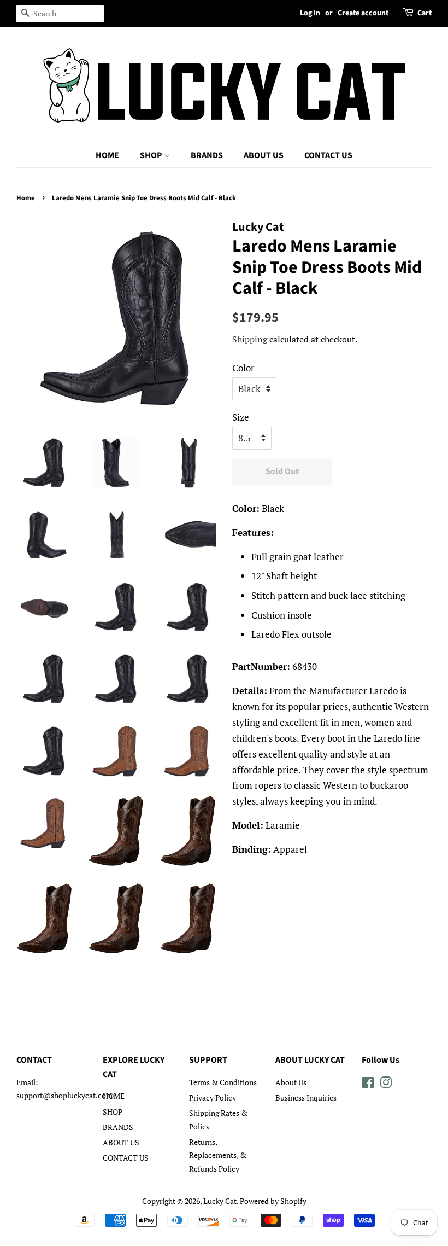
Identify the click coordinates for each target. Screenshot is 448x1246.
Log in (310, 13)
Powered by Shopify (273, 1201)
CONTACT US (328, 155)
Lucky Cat (220, 1201)
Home (25, 198)
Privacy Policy (212, 1097)
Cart (424, 13)
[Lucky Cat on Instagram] (386, 1084)
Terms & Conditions (223, 1082)
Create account (363, 13)
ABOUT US (264, 155)
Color (243, 368)
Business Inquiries (306, 1097)
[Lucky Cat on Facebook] (368, 1084)
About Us (290, 1082)
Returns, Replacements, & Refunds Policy (217, 1155)
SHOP (152, 155)
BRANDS (207, 155)
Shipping (249, 339)
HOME (107, 155)
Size (240, 417)
